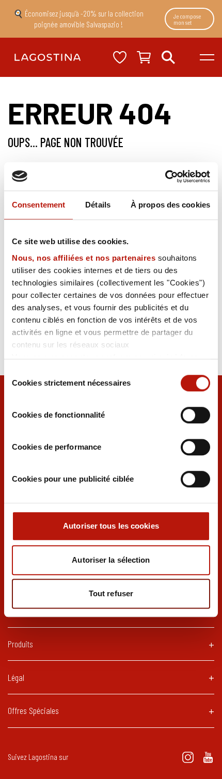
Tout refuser (111, 593)
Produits (20, 643)
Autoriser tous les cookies (111, 525)
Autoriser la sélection (111, 559)
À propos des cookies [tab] (170, 204)
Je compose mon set (187, 19)
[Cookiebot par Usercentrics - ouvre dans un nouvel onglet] (165, 176)
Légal (16, 677)
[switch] (195, 415)
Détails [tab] (97, 204)
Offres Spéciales (33, 710)
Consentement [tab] (38, 204)
